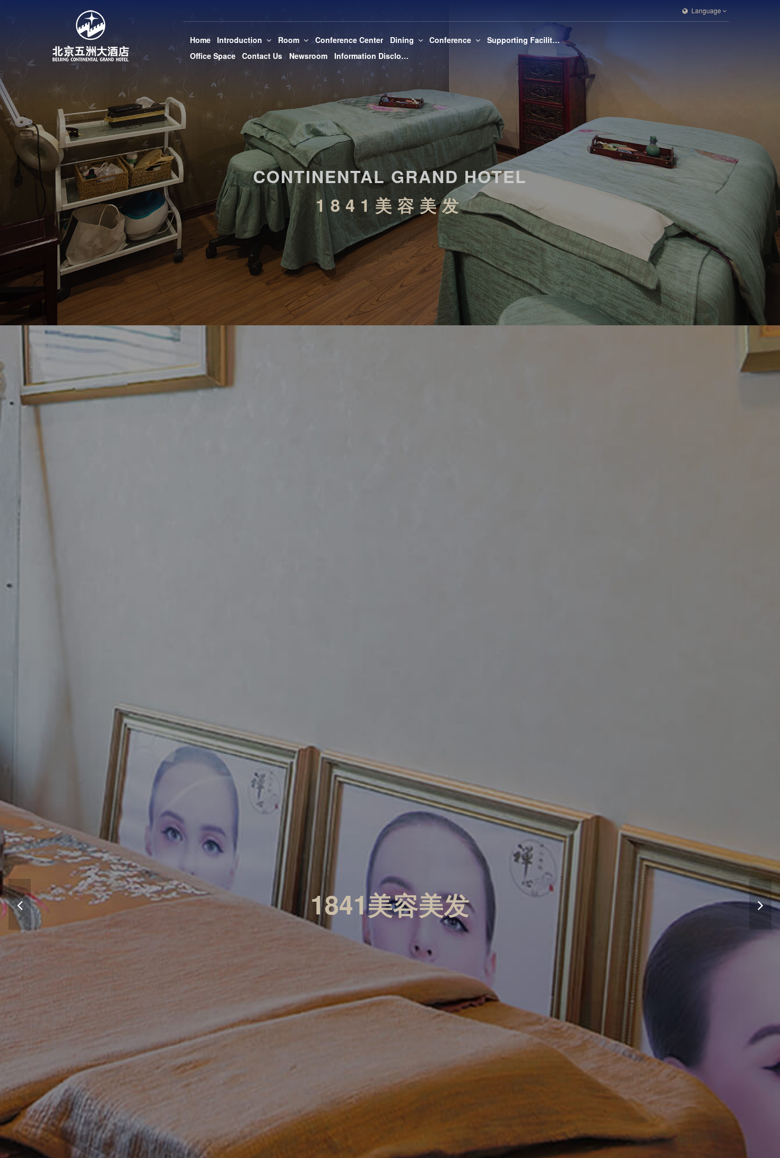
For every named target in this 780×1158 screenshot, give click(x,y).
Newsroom (308, 55)
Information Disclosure (371, 55)
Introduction (239, 39)
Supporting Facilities (524, 39)
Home (200, 39)
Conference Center (349, 39)
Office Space (213, 55)
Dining (402, 39)
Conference (450, 39)
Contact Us (262, 55)
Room (288, 39)
